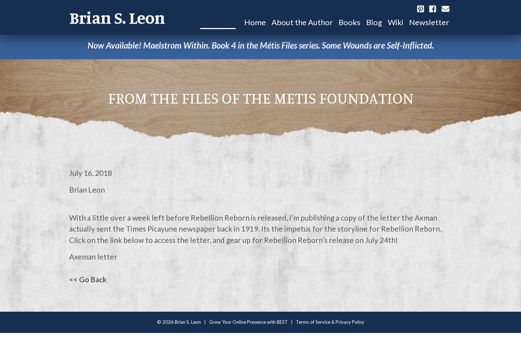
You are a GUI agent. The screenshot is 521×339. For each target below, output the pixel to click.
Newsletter (429, 22)
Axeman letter (93, 256)
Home (255, 22)
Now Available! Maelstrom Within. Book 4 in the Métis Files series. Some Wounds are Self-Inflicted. (261, 45)
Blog (374, 22)
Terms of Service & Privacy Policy (330, 322)
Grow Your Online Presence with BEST (248, 322)
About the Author (302, 22)
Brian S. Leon (117, 17)
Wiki (395, 22)
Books (349, 22)
